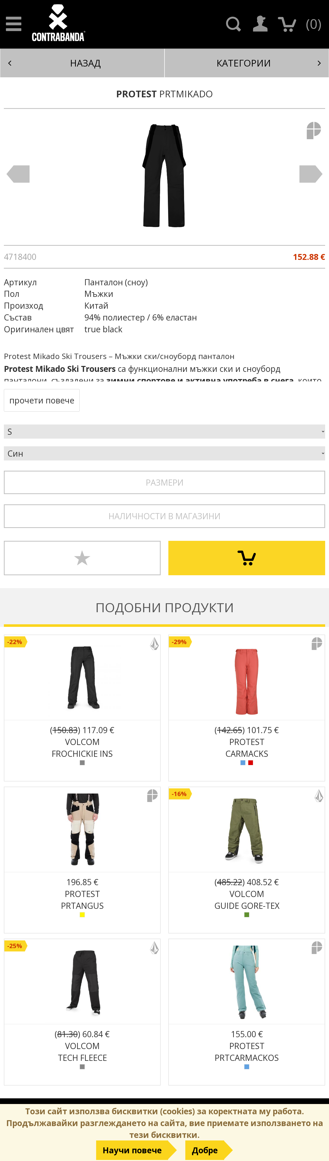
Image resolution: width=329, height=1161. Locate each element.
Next (311, 174)
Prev (18, 174)
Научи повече (132, 1150)
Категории (243, 63)
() (313, 23)
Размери (165, 482)
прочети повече (41, 400)
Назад (85, 63)
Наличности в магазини (164, 516)
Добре (205, 1150)
